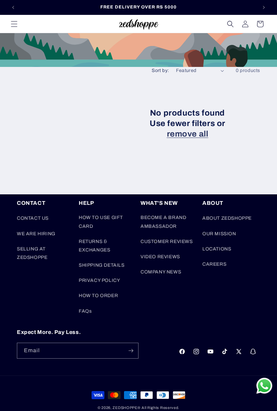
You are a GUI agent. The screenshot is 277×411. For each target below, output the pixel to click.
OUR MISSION (219, 233)
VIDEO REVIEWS (160, 256)
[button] (14, 24)
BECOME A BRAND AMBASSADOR (163, 221)
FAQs (85, 311)
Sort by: (160, 70)
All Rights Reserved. (160, 408)
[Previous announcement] (13, 7)
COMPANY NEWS (161, 271)
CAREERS (214, 264)
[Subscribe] (130, 351)
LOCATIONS (216, 248)
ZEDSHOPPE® (126, 408)
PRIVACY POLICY (99, 280)
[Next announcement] (263, 7)
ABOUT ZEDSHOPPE (227, 218)
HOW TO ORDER (98, 295)
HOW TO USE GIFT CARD (101, 221)
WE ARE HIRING (36, 233)
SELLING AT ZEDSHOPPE (32, 253)
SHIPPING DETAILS (102, 265)
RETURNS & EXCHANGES (94, 245)
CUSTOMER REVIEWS (167, 241)
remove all (187, 133)
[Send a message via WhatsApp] (264, 386)
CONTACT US (33, 218)
